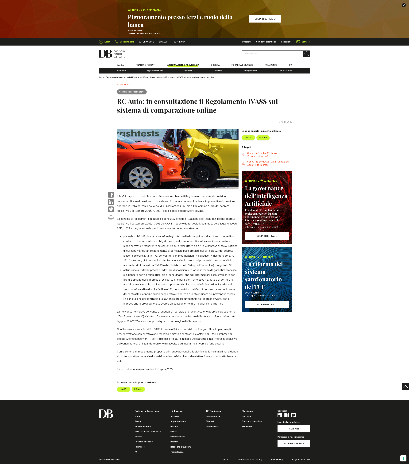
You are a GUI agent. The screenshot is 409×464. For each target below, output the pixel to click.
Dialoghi (188, 70)
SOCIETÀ (215, 65)
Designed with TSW (300, 459)
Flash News (111, 77)
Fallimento (140, 446)
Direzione (246, 41)
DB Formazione (146, 41)
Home (101, 77)
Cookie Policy (276, 459)
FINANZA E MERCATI (145, 65)
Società (139, 436)
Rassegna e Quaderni (180, 446)
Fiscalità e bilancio (144, 441)
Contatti (226, 459)
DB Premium (179, 41)
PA (290, 65)
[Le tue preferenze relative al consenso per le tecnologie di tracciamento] (403, 458)
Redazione (286, 41)
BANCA (120, 65)
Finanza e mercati (143, 426)
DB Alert (164, 41)
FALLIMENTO (271, 65)
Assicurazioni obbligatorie (129, 77)
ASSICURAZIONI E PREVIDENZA (183, 65)
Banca (138, 421)
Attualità (121, 70)
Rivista (218, 70)
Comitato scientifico (266, 41)
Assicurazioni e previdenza (148, 431)
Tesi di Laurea (285, 70)
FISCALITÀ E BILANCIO (242, 65)
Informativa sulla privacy (250, 459)
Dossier (174, 441)
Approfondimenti (155, 70)
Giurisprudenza (250, 70)
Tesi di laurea (177, 452)
